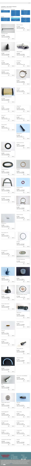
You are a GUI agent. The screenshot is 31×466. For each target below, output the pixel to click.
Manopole (26, 14)
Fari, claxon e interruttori (5, 18)
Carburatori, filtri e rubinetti (15, 18)
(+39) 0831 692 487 (14, 456)
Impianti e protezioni (5, 19)
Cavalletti (26, 18)
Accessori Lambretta (5, 10)
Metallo (15, 10)
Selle (15, 14)
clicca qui (11, 463)
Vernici (25, 21)
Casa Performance (15, 19)
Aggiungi (13, 38)
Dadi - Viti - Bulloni (26, 10)
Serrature (15, 15)
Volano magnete (5, 20)
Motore (15, 20)
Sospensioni (25, 20)
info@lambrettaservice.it (15, 458)
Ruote (25, 19)
